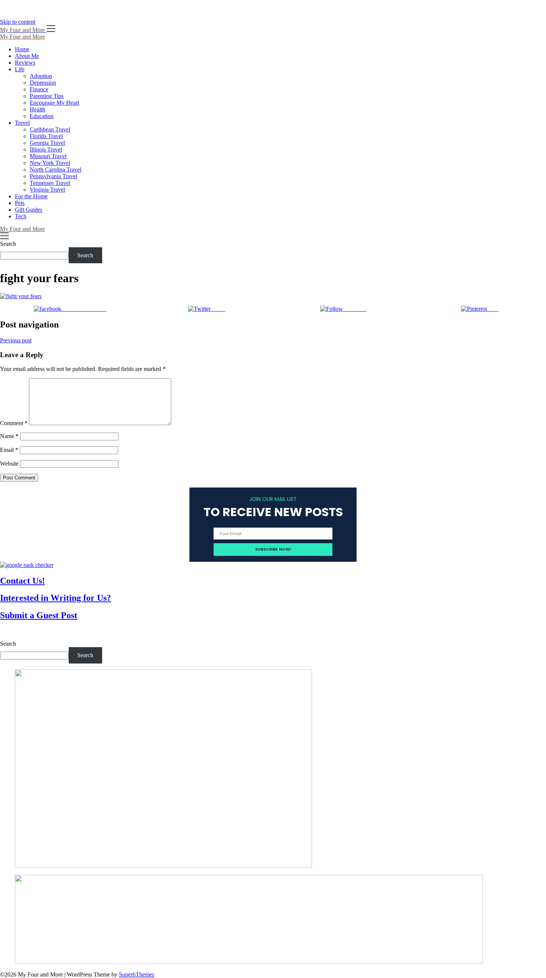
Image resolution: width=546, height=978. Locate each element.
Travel (22, 123)
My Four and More (22, 36)
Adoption (41, 76)
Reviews (25, 62)
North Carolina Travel (55, 169)
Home (22, 49)
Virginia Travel (47, 189)
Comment (13, 423)
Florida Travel (46, 136)
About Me (27, 56)
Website (9, 463)
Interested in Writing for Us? (55, 598)
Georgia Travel (47, 143)
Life (20, 69)
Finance (39, 89)
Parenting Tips (47, 96)
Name (9, 436)
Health (37, 109)
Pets (20, 203)
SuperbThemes (136, 974)
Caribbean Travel (50, 129)
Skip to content (17, 22)
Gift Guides (28, 209)
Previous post (16, 340)
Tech (20, 216)
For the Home (31, 196)
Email (9, 450)
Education (41, 116)
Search (8, 244)
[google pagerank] (26, 565)
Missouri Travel (48, 156)
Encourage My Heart (54, 103)
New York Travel (50, 163)
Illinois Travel (46, 149)
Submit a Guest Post (38, 615)
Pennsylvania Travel (53, 176)
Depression (43, 82)
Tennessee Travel (50, 183)
